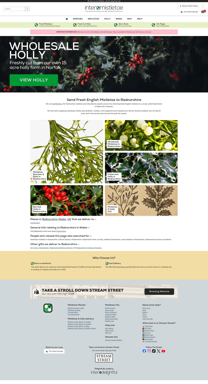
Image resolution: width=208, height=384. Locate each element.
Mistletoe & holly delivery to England (79, 322)
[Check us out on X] (158, 351)
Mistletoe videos (110, 316)
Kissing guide (109, 310)
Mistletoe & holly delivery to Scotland (79, 324)
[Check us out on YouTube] (163, 351)
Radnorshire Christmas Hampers (89, 248)
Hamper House (149, 330)
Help (139, 19)
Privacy (144, 316)
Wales (62, 219)
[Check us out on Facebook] (144, 351)
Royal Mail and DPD (124, 267)
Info (129, 19)
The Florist (147, 328)
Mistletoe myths (110, 308)
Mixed (119, 19)
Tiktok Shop (148, 326)
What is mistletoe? (111, 312)
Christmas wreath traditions (113, 340)
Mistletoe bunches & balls (76, 308)
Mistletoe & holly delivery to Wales (78, 326)
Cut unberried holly (73, 314)
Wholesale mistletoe (74, 310)
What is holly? (109, 330)
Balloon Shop (148, 335)
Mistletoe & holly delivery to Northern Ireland (82, 328)
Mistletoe (93, 19)
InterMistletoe (57, 104)
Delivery (145, 312)
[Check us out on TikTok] (154, 351)
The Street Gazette (190, 12)
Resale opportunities (111, 319)
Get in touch (146, 308)
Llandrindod (35, 223)
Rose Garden (148, 339)
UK (69, 219)
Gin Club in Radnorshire (39, 248)
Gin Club (147, 333)
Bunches (78, 19)
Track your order (147, 319)
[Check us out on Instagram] (149, 351)
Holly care (108, 333)
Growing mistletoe (110, 314)
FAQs (144, 310)
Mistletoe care (109, 321)
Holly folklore (109, 328)
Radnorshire (50, 219)
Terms (144, 314)
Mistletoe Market (149, 337)
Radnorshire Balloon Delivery (61, 248)
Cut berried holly (73, 312)
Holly (107, 19)
